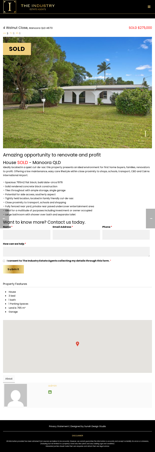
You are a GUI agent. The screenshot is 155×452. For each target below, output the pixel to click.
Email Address (63, 227)
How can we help (14, 244)
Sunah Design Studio (95, 426)
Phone (107, 227)
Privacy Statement (59, 426)
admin (52, 386)
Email (50, 392)
